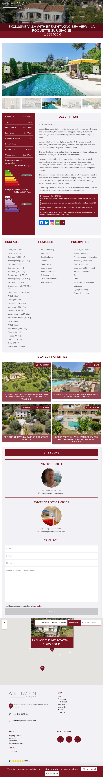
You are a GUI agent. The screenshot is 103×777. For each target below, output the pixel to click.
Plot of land (62, 702)
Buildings (61, 712)
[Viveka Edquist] (51, 477)
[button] (96, 69)
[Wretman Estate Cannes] (51, 516)
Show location (59, 623)
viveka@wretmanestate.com (53, 493)
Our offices (13, 752)
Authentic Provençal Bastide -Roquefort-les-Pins (26, 438)
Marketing (12, 738)
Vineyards (62, 707)
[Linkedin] (46, 222)
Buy (60, 693)
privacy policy (36, 606)
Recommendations (16, 743)
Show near (74, 623)
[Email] (57, 222)
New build (61, 704)
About (12, 748)
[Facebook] (41, 222)
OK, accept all (89, 769)
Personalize (52, 773)
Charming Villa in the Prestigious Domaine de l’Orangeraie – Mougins (76, 395)
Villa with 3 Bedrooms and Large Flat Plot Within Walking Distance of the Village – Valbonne (26, 396)
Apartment (62, 699)
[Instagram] (52, 222)
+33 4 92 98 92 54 (20, 714)
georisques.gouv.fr (62, 214)
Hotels (60, 710)
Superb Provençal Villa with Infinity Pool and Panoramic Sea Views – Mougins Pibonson (76, 439)
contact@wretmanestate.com (53, 531)
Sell (11, 731)
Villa (59, 697)
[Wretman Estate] (19, 5)
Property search (15, 736)
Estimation (13, 741)
